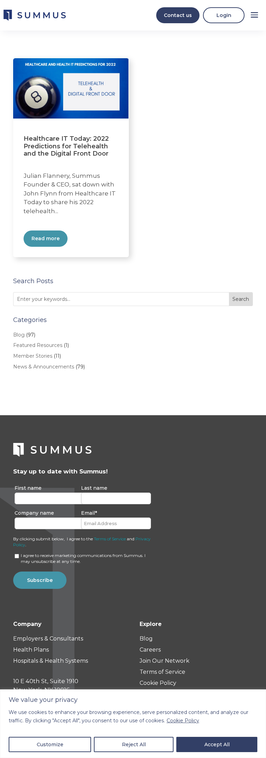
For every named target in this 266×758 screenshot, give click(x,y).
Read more (46, 238)
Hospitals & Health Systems (50, 660)
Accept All (217, 744)
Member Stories (32, 356)
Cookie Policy (183, 720)
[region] (133, 723)
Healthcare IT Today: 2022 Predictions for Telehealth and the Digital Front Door (66, 146)
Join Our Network (164, 660)
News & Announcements (43, 367)
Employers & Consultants (48, 638)
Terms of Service (110, 538)
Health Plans (31, 649)
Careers (150, 649)
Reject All (134, 744)
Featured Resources (37, 345)
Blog (19, 335)
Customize (50, 744)
